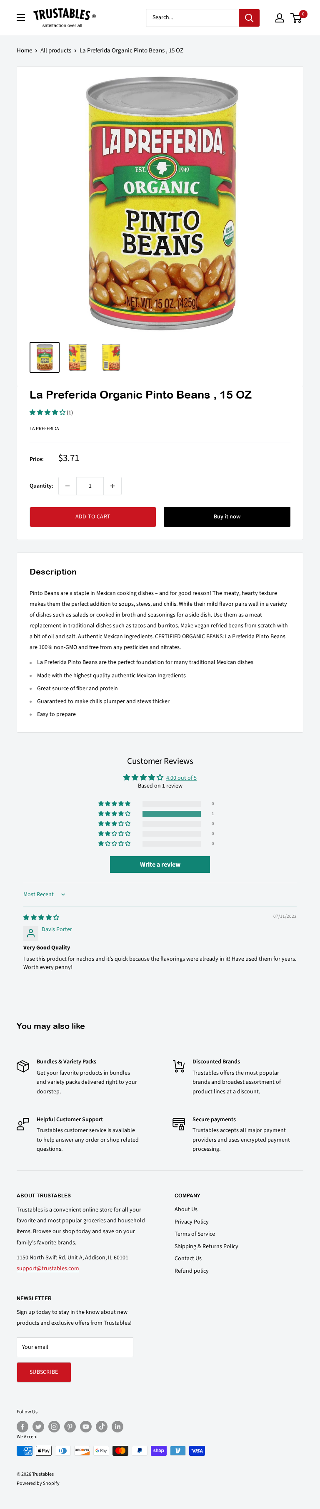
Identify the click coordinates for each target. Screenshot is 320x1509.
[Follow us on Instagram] (54, 1426)
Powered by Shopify (38, 1483)
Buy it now (227, 517)
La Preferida (44, 428)
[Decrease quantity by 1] (67, 486)
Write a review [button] (160, 864)
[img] (41, 918)
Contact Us (188, 1258)
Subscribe (44, 1372)
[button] (48, 413)
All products (55, 50)
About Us (186, 1209)
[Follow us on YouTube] (86, 1426)
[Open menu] (21, 17)
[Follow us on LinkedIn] (117, 1426)
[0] (296, 18)
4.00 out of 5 (181, 778)
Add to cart (92, 517)
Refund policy (192, 1271)
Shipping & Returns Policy (206, 1246)
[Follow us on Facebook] (22, 1426)
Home (24, 50)
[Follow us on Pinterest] (70, 1426)
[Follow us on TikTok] (102, 1426)
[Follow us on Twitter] (38, 1426)
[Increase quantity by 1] (112, 486)
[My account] (279, 17)
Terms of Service (195, 1234)
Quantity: (41, 486)
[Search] (249, 18)
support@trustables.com (48, 1268)
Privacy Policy (192, 1222)
